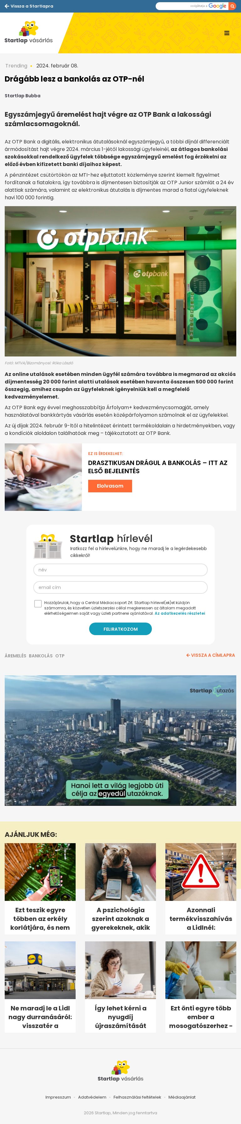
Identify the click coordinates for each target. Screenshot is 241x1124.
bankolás (41, 656)
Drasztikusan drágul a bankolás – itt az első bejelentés (158, 467)
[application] (120, 740)
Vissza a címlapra (213, 655)
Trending (16, 65)
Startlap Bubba (22, 96)
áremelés (15, 656)
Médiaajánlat (182, 1097)
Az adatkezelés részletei (180, 613)
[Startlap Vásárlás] (31, 33)
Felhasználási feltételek (137, 1097)
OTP (60, 656)
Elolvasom (110, 486)
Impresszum (58, 1097)
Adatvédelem (92, 1097)
